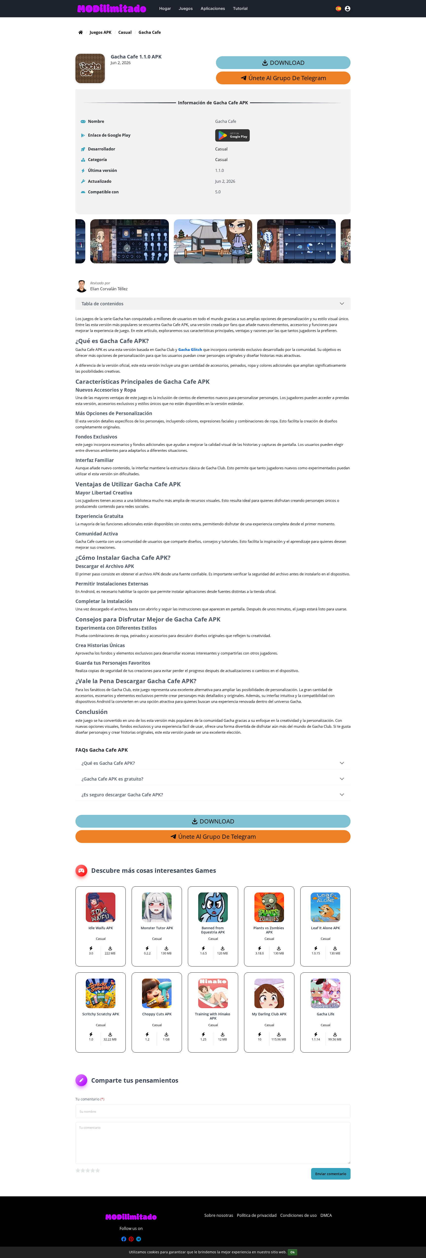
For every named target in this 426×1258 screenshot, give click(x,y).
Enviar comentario (330, 1173)
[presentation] (80, 243)
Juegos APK (100, 32)
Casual (125, 32)
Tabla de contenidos (103, 304)
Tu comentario (89, 1099)
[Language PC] (339, 8)
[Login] (348, 9)
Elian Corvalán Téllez (108, 289)
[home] (80, 32)
